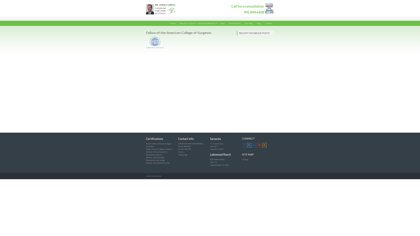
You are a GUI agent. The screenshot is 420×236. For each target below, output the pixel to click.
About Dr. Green (187, 23)
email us (181, 152)
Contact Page (182, 155)
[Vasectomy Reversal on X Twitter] (249, 145)
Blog (259, 23)
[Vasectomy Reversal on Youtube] (259, 145)
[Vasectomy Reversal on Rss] (264, 145)
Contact (268, 23)
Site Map (249, 23)
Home (173, 23)
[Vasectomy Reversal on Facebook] (244, 145)
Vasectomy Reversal (206, 23)
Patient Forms (235, 23)
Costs (222, 23)
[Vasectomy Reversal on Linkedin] (254, 145)
